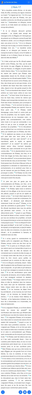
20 (6, 188)
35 (5, 336)
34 (18, 322)
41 (16, 380)
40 (28, 375)
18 (14, 172)
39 (27, 370)
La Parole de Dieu (10, 2)
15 (1, 133)
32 (1, 307)
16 (10, 150)
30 (7, 289)
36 (1, 348)
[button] (3, 392)
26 (6, 245)
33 (5, 317)
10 (5, 90)
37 (1, 358)
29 (13, 279)
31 (8, 296)
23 (14, 212)
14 (18, 126)
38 (25, 365)
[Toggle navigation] (28, 2)
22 (26, 205)
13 (15, 109)
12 (12, 104)
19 (1, 181)
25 (1, 238)
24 (14, 222)
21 (11, 195)
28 (5, 272)
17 (27, 160)
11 (8, 95)
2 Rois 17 (16, 7)
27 (1, 262)
